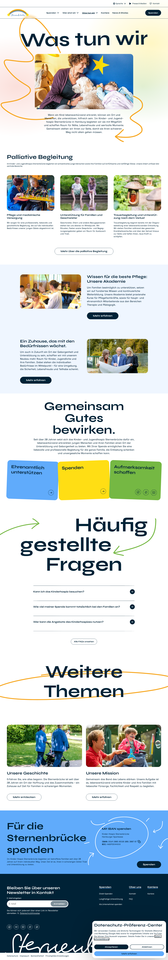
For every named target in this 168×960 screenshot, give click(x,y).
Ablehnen (147, 947)
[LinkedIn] (154, 493)
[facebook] (30, 927)
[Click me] (51, 493)
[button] (124, 841)
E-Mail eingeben (14, 898)
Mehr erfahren (129, 954)
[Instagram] (138, 492)
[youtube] (16, 927)
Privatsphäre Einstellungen (57, 956)
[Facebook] (146, 492)
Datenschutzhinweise (30, 913)
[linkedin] (23, 927)
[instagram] (9, 927)
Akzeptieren (111, 947)
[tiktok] (36, 927)
